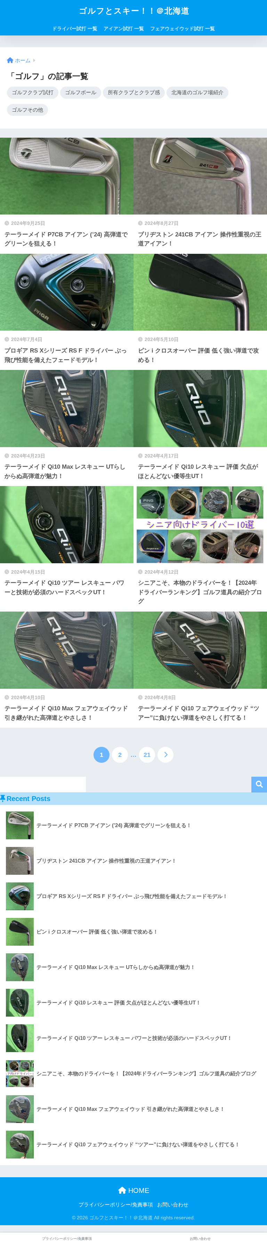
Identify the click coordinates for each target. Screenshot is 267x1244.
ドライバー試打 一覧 (74, 28)
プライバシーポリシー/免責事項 (116, 1204)
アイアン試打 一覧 (124, 28)
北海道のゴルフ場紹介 (197, 92)
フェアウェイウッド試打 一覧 (182, 28)
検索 (259, 784)
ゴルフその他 (27, 110)
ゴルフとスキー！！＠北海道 (134, 10)
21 (147, 754)
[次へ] (165, 755)
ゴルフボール (80, 92)
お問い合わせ (172, 1204)
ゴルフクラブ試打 (33, 92)
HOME (137, 1190)
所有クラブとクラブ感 (134, 92)
